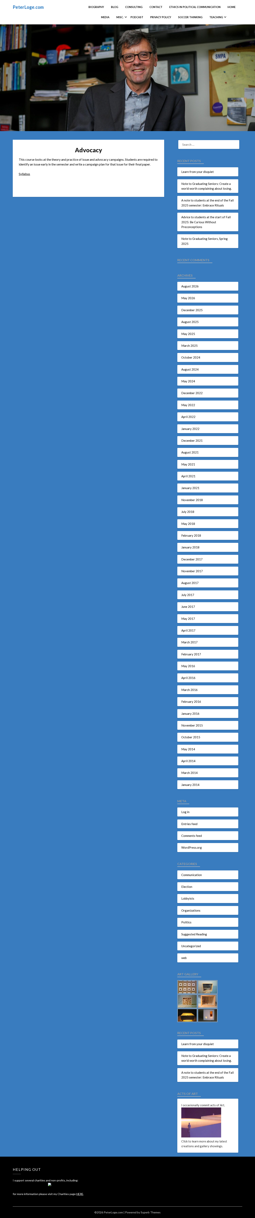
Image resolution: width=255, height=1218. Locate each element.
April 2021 (188, 476)
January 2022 (190, 429)
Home (231, 7)
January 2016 (190, 713)
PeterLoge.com (28, 7)
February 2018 (191, 535)
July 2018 (187, 511)
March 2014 (189, 772)
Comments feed (191, 835)
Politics (186, 922)
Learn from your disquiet (197, 171)
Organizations (190, 910)
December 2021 (192, 440)
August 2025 (190, 322)
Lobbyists (187, 898)
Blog (114, 7)
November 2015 (192, 725)
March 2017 (189, 642)
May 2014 (188, 749)
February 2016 (191, 701)
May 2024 (188, 381)
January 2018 (190, 547)
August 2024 (190, 369)
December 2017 (192, 559)
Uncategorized (191, 946)
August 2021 (190, 452)
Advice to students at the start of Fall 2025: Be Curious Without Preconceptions (206, 222)
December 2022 (192, 393)
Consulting (133, 7)
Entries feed (189, 824)
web (184, 958)
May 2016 (188, 666)
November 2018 (192, 500)
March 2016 (189, 690)
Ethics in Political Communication (195, 7)
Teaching (216, 17)
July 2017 (187, 595)
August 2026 (190, 286)
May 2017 (188, 618)
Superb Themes (151, 1212)
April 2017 (188, 630)
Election (186, 886)
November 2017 (192, 571)
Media (105, 17)
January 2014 (190, 784)
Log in (185, 812)
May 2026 (188, 298)
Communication (191, 875)
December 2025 (192, 310)
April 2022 (188, 417)
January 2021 (190, 488)
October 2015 (190, 737)
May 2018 (188, 523)
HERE (79, 1194)
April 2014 (188, 761)
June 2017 (188, 606)
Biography (96, 7)
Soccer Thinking (190, 17)
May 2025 (188, 334)
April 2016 (188, 678)
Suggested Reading (194, 934)
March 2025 (189, 345)
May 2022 (188, 405)
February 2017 (191, 654)
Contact (155, 7)
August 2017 (190, 583)
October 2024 (190, 357)
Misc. (120, 17)
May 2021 (188, 464)
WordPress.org (191, 847)
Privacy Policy (160, 17)
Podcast (136, 17)
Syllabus (24, 174)
